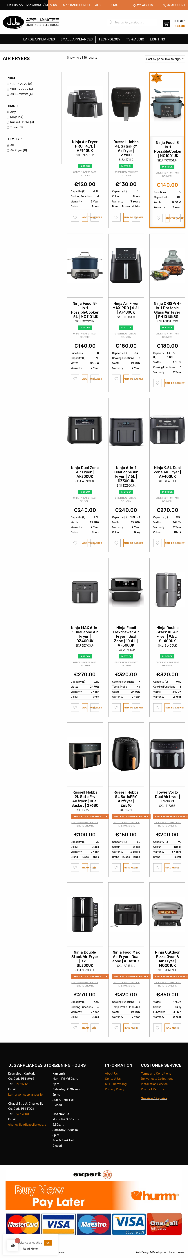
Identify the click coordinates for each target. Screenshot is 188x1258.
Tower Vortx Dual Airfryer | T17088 (167, 796)
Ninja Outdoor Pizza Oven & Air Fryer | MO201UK (167, 959)
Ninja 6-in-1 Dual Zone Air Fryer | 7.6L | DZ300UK (126, 474)
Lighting (157, 39)
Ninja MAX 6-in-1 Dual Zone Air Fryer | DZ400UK (85, 634)
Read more (85, 867)
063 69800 (21, 1114)
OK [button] (47, 1242)
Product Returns (152, 1089)
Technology (109, 39)
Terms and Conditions (156, 1073)
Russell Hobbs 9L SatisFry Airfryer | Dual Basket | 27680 (84, 799)
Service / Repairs (44, 5)
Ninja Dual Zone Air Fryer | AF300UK (85, 472)
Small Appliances (77, 39)
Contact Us (113, 1078)
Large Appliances (39, 39)
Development (160, 1252)
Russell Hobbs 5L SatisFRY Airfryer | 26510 (126, 799)
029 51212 (21, 1084)
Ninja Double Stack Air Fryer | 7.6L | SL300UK (84, 959)
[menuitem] (44, 5)
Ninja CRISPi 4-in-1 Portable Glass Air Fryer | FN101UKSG (167, 310)
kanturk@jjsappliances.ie (25, 1094)
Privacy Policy (114, 1089)
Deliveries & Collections (157, 1078)
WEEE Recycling (116, 1084)
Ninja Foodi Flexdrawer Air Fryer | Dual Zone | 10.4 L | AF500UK (126, 636)
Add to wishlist (75, 217)
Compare (95, 217)
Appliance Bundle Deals (82, 5)
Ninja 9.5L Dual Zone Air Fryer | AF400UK (167, 472)
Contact (113, 5)
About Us (111, 1073)
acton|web (179, 1252)
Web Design (142, 1252)
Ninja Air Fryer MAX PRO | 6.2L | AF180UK (126, 307)
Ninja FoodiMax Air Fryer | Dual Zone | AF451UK (126, 956)
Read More (30, 1248)
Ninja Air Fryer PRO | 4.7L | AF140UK (85, 146)
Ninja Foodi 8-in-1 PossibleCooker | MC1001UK (168, 149)
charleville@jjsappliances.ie (27, 1124)
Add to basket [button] (85, 217)
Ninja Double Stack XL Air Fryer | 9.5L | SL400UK (167, 634)
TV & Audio (135, 39)
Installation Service (154, 1084)
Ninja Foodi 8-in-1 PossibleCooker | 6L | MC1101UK (85, 310)
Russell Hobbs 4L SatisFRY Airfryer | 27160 (126, 148)
